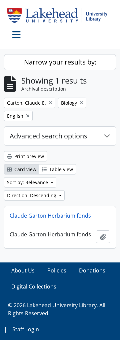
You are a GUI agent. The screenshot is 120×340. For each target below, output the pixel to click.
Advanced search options (48, 135)
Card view (24, 169)
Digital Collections (33, 286)
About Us (23, 270)
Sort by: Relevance (28, 182)
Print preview (28, 156)
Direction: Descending (32, 195)
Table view (60, 169)
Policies (56, 270)
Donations (92, 270)
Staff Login (25, 329)
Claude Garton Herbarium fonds (50, 215)
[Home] (60, 15)
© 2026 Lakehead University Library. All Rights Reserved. (56, 309)
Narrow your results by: (60, 62)
